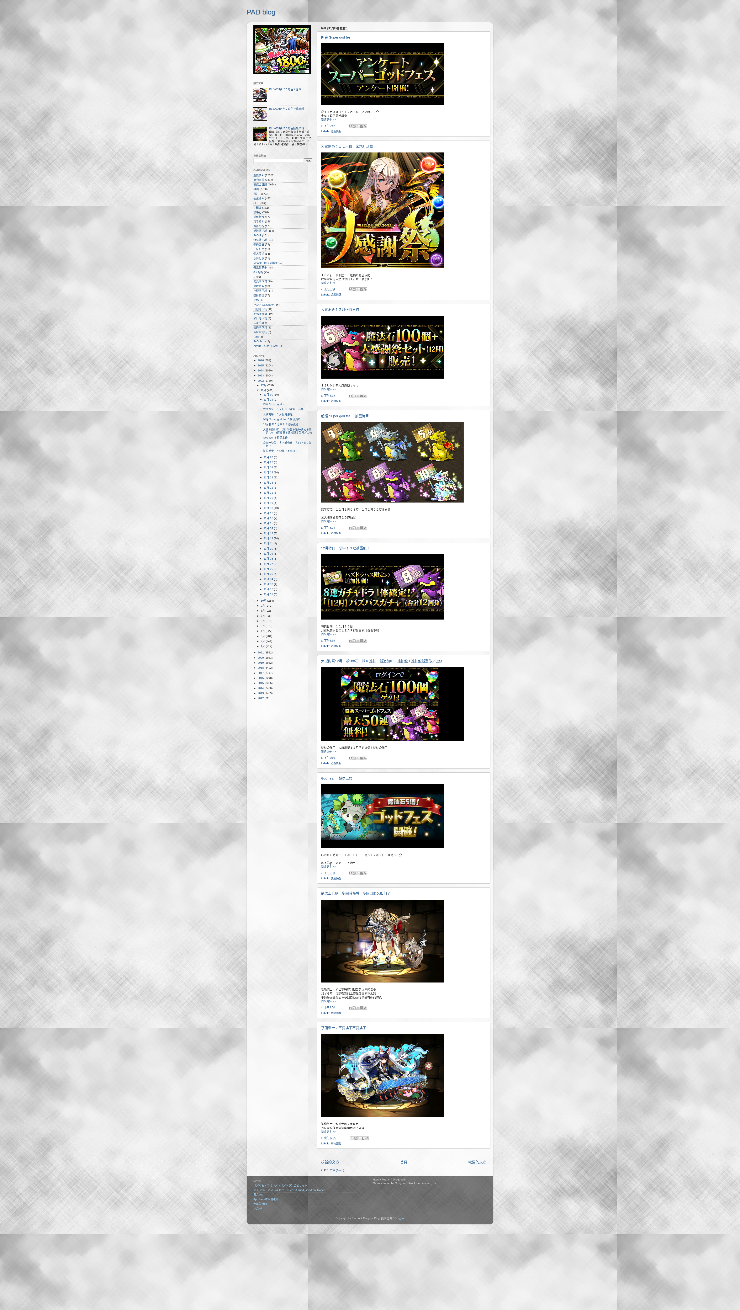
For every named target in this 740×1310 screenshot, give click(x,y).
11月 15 (269, 523)
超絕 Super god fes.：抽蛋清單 (345, 416)
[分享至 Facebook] (361, 126)
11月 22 (269, 487)
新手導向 (258, 221)
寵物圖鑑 (336, 1013)
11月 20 (269, 498)
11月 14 (269, 528)
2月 (263, 641)
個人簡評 (258, 253)
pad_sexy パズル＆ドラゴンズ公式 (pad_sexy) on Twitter (289, 1190)
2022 (261, 380)
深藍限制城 (260, 332)
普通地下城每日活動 (265, 346)
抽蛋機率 (258, 198)
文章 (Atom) (337, 1170)
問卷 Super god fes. (336, 37)
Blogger (399, 1218)
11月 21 (269, 492)
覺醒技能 (258, 286)
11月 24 (269, 477)
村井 (256, 203)
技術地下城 (260, 290)
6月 (263, 621)
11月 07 (269, 563)
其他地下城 (260, 309)
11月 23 (269, 482)
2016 (261, 678)
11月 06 (269, 568)
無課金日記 (260, 184)
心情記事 (258, 258)
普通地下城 (260, 327)
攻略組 (257, 212)
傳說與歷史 (260, 267)
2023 (261, 375)
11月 (264, 390)
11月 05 (269, 573)
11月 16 (269, 518)
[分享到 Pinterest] (365, 126)
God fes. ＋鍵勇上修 (336, 778)
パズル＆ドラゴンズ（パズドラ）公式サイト (280, 1185)
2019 (261, 662)
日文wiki (258, 1194)
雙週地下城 (260, 230)
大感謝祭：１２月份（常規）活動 (347, 146)
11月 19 (269, 503)
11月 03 (269, 584)
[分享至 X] (358, 126)
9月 (263, 605)
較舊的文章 (477, 1162)
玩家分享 (258, 323)
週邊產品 (258, 244)
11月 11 (268, 543)
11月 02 (269, 589)
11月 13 (269, 533)
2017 (261, 673)
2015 (261, 683)
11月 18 (269, 508)
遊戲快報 (336, 131)
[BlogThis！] (354, 126)
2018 (261, 667)
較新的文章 (330, 1162)
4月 (263, 631)
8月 (263, 610)
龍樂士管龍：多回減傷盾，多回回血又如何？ (355, 893)
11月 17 (269, 513)
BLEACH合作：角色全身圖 (285, 89)
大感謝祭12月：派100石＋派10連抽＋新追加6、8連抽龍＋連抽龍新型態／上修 (381, 661)
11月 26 (269, 467)
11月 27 (269, 462)
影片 (256, 193)
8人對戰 (258, 272)
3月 (263, 636)
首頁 (403, 1162)
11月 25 (269, 472)
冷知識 (257, 207)
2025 (261, 365)
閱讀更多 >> (328, 119)
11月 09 (269, 553)
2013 (261, 693)
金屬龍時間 (260, 1203)
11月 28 (269, 457)
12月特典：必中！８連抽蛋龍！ (345, 548)
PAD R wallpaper (263, 304)
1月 (263, 646)
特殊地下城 (260, 239)
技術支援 (258, 295)
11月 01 (269, 594)
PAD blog (261, 12)
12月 (264, 385)
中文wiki (258, 1208)
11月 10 (269, 548)
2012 (261, 698)
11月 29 (269, 399)
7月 (263, 616)
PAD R (257, 235)
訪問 (256, 336)
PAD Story (259, 341)
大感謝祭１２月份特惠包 (340, 310)
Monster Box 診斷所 (265, 263)
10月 (264, 600)
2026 (261, 360)
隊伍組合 (258, 217)
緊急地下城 (260, 281)
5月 (263, 626)
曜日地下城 (260, 318)
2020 (261, 657)
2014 (261, 688)
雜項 (256, 189)
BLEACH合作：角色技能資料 (286, 108)
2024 (261, 370)
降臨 (256, 300)
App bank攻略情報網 (265, 1199)
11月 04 (269, 579)
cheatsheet (260, 313)
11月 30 (269, 394)
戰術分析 (258, 226)
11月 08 (269, 558)
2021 (261, 652)
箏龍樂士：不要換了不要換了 (343, 1028)
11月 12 (269, 538)
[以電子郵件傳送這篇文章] (350, 126)
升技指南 (258, 249)
